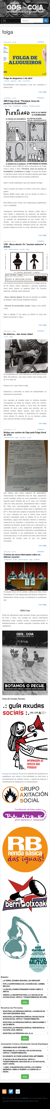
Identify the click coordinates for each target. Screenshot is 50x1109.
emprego (25, 106)
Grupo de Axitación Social (13, 774)
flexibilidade (17, 106)
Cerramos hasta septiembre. (15, 1047)
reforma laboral (13, 249)
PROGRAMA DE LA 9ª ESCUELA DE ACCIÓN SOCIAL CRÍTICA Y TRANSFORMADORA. (22, 1051)
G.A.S (6, 336)
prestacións (8, 559)
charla (15, 559)
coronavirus (26, 81)
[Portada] (25, 8)
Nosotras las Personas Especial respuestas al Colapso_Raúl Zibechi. (24, 1029)
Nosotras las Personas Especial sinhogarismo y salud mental (24, 1023)
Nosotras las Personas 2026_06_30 (18, 1033)
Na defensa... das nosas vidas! (18, 334)
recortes (22, 249)
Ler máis (42, 91)
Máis (25, 1002)
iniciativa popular (34, 106)
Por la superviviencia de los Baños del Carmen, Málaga (24, 985)
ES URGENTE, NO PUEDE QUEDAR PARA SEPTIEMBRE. (23, 1056)
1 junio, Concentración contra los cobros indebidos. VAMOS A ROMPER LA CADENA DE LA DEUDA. (22, 1069)
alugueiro (14, 81)
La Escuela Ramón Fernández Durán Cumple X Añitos (23, 990)
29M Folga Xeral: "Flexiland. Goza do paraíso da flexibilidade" (21, 102)
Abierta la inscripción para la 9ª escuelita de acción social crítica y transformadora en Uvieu (25, 996)
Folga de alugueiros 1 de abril (18, 78)
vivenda (6, 81)
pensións (23, 437)
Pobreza (40, 42)
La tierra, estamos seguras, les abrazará (21, 980)
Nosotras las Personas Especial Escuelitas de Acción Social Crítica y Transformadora (23, 1017)
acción (29, 437)
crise (5, 106)
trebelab (25, 1098)
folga (19, 81)
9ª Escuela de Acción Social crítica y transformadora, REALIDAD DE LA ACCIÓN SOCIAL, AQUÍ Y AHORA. (24, 1061)
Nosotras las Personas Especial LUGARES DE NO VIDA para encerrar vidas (24, 1012)
